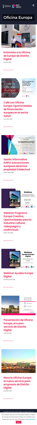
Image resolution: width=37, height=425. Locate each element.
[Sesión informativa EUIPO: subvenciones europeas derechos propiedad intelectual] (18, 145)
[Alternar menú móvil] (33, 5)
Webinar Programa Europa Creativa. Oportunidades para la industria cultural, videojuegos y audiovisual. (17, 221)
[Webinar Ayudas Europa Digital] (18, 258)
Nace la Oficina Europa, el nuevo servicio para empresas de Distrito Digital (18, 383)
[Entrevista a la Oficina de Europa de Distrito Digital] (18, 36)
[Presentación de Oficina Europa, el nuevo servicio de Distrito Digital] (18, 305)
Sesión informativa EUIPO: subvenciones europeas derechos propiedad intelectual (17, 164)
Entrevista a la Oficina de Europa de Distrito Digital (17, 56)
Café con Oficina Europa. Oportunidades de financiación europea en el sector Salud (18, 109)
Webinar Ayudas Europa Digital (18, 274)
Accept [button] (18, 422)
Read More (31, 419)
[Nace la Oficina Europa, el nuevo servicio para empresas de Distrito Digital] (18, 361)
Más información (8, 70)
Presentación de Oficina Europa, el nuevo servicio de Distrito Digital (18, 325)
